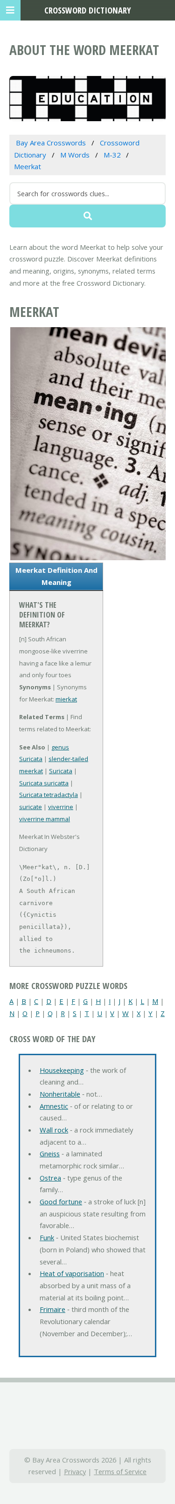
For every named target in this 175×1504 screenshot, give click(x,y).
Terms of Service (120, 1471)
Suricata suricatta (44, 783)
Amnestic (54, 1106)
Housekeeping (62, 1070)
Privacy (75, 1471)
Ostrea (50, 1177)
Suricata (60, 771)
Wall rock (54, 1129)
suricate (30, 807)
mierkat (66, 699)
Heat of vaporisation (72, 1273)
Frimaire (52, 1309)
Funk (47, 1237)
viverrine (60, 807)
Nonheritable (60, 1094)
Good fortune (61, 1201)
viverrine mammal (44, 819)
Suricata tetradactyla (48, 794)
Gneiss (50, 1153)
